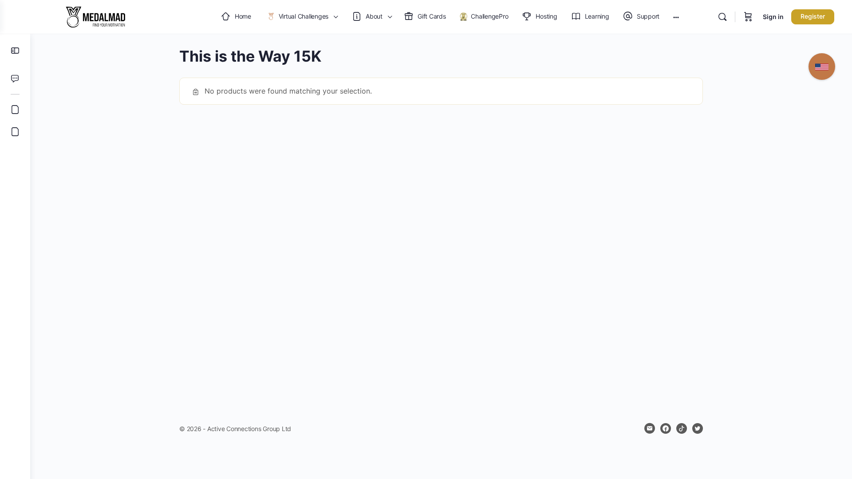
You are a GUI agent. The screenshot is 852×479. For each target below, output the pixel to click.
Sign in (773, 16)
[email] (649, 428)
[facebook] (665, 428)
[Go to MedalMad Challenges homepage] (95, 16)
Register (813, 16)
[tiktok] (681, 428)
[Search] (722, 17)
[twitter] (697, 428)
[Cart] (748, 17)
